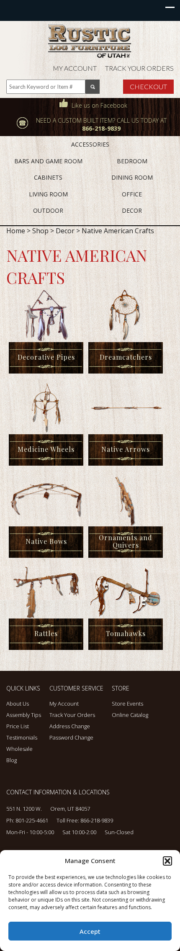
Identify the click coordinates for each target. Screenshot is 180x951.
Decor (65, 230)
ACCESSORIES (90, 144)
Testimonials (21, 737)
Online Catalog (130, 715)
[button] (167, 861)
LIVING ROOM (48, 194)
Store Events (127, 703)
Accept (90, 931)
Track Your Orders (139, 68)
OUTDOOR (48, 210)
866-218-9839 (96, 820)
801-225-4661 (31, 820)
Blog (11, 760)
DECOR (132, 210)
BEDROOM (132, 161)
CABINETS (48, 177)
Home (15, 230)
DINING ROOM (132, 177)
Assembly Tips (23, 715)
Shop (40, 230)
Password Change (71, 737)
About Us (17, 703)
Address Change (69, 726)
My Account (75, 68)
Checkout (148, 86)
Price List (17, 726)
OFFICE (132, 194)
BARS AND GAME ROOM (48, 161)
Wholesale (19, 749)
